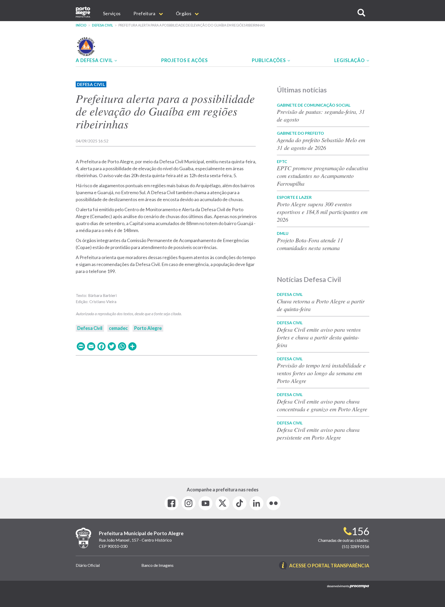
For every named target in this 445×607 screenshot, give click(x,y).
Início (81, 25)
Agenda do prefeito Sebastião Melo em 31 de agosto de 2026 (321, 143)
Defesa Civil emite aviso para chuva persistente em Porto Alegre (318, 433)
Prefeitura (144, 13)
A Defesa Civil (95, 60)
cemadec (118, 328)
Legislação (350, 60)
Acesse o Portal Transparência (329, 565)
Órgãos (184, 13)
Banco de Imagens (157, 565)
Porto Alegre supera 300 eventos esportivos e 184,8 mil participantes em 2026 (322, 211)
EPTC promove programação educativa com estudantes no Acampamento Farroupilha (322, 175)
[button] (361, 12)
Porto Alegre (148, 328)
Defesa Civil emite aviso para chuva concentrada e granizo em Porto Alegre (322, 405)
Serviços (112, 13)
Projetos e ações (184, 60)
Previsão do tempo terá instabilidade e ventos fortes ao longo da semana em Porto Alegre (321, 372)
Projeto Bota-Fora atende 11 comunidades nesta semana (310, 244)
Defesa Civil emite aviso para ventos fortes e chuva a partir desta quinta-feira (319, 337)
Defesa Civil (102, 25)
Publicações (269, 60)
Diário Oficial (88, 565)
